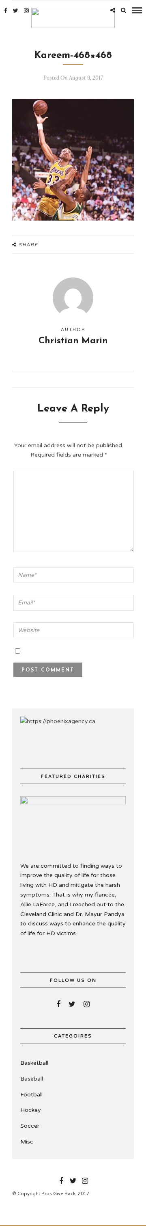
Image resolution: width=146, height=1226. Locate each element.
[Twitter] (72, 1004)
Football (31, 1094)
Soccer (29, 1125)
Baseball (31, 1078)
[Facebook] (58, 1004)
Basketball (34, 1062)
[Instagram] (26, 10)
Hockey (30, 1110)
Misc (26, 1141)
